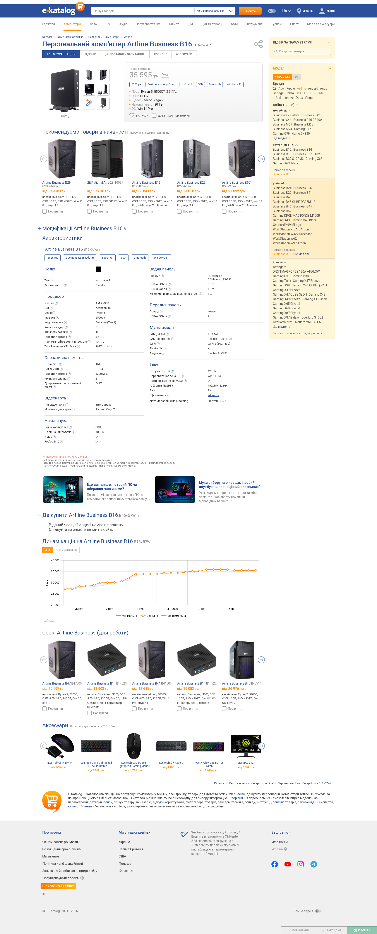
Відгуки (90, 54)
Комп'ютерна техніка (70, 36)
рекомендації (308, 802)
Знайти (250, 11)
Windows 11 (234, 84)
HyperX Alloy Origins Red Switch (209, 764)
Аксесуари (184, 54)
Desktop (101, 285)
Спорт (294, 24)
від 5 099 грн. (246, 767)
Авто (234, 24)
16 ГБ (99, 364)
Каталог (47, 36)
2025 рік (136, 84)
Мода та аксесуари (321, 24)
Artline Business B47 (62, 683)
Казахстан (126, 871)
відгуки (158, 802)
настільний (103, 280)
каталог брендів (80, 806)
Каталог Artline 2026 (55, 465)
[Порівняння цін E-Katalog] (63, 10)
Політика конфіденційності (62, 864)
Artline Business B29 (56, 184)
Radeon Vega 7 (105, 409)
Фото (93, 24)
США (122, 856)
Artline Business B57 (236, 184)
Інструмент (254, 24)
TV (108, 24)
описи (107, 802)
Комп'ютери (72, 24)
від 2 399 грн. (96, 770)
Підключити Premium (58, 886)
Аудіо (123, 24)
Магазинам (50, 856)
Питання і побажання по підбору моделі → (299, 333)
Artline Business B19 (146, 184)
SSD (200, 84)
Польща (125, 864)
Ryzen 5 (100, 312)
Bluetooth (215, 84)
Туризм (276, 24)
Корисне (160, 54)
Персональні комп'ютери (103, 36)
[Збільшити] (64, 90)
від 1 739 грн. (133, 770)
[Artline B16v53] (89, 75)
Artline (128, 36)
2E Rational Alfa (105, 182)
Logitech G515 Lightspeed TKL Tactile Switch (96, 764)
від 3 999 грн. (208, 770)
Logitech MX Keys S (171, 762)
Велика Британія (131, 849)
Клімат (174, 24)
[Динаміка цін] (165, 75)
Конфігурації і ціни (61, 54)
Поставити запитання (127, 54)
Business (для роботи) (161, 84)
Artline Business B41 (154, 683)
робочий (187, 84)
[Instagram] (300, 864)
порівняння (239, 798)
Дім (190, 24)
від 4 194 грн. (171, 767)
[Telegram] (313, 864)
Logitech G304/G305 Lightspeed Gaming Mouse (134, 764)
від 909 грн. (58, 767)
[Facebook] (274, 864)
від (54, 191)
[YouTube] (287, 864)
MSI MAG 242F (246, 762)
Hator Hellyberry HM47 (59, 762)
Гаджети (48, 24)
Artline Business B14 (107, 683)
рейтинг (278, 802)
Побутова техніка (148, 24)
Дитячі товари (211, 24)
